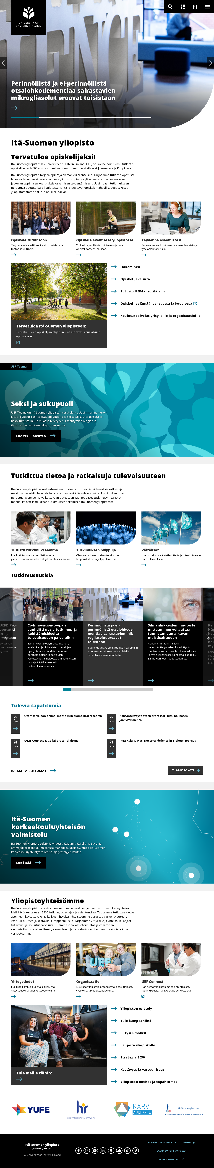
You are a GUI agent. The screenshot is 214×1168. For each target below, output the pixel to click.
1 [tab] (25, 117)
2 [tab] (53, 117)
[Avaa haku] (170, 6)
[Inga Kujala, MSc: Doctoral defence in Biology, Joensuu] (111, 753)
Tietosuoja (189, 1142)
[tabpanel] (81, 95)
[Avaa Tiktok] (127, 1150)
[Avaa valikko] (207, 6)
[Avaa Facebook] (78, 1150)
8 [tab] (119, 689)
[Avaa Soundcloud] (119, 1150)
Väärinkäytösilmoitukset (172, 1151)
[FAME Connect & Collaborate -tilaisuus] (15, 753)
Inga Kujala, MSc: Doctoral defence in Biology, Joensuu (158, 740)
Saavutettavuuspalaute (162, 1142)
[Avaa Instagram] (86, 1150)
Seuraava (210, 63)
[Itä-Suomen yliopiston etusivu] (28, 17)
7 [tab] (112, 689)
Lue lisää (23, 863)
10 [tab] (134, 689)
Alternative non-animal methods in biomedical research (63, 716)
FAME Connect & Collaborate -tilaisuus (51, 740)
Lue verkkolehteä (31, 436)
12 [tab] (149, 689)
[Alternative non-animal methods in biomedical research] (15, 728)
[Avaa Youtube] (94, 1150)
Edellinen (3, 63)
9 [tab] (127, 689)
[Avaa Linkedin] (102, 1150)
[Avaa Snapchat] (111, 1150)
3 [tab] (81, 117)
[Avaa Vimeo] (135, 1150)
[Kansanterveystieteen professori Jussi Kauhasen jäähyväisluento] (111, 728)
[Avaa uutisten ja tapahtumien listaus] (182, 6)
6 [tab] (104, 689)
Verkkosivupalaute (170, 1160)
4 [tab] (109, 117)
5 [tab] (137, 117)
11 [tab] (142, 689)
